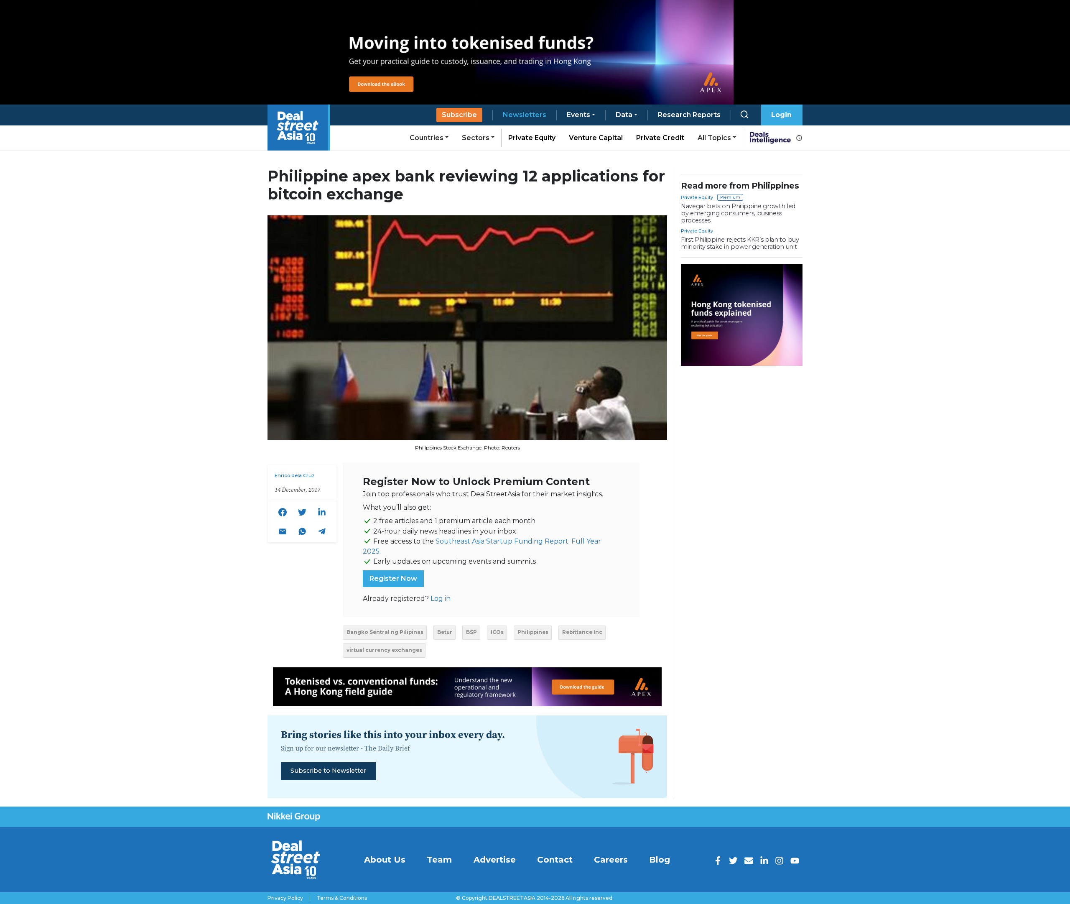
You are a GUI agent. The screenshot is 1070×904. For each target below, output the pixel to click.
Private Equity (531, 138)
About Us (384, 860)
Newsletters (524, 115)
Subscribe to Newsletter (328, 770)
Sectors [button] (475, 138)
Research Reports (689, 115)
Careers (611, 860)
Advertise (495, 860)
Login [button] (781, 115)
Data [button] (624, 115)
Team (439, 860)
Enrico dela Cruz (295, 475)
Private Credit (660, 138)
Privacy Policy (285, 898)
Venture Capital (596, 138)
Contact (555, 860)
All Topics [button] (714, 138)
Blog (659, 860)
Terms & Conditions (342, 898)
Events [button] (578, 115)
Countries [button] (426, 138)
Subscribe (459, 115)
